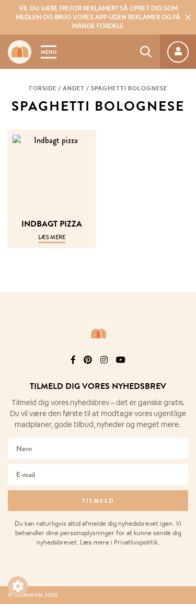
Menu (48, 52)
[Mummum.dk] (98, 333)
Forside (42, 88)
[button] (18, 586)
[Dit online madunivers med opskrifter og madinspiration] (19, 52)
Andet (74, 88)
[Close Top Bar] (188, 17)
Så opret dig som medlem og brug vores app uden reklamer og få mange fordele (98, 17)
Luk (181, 346)
